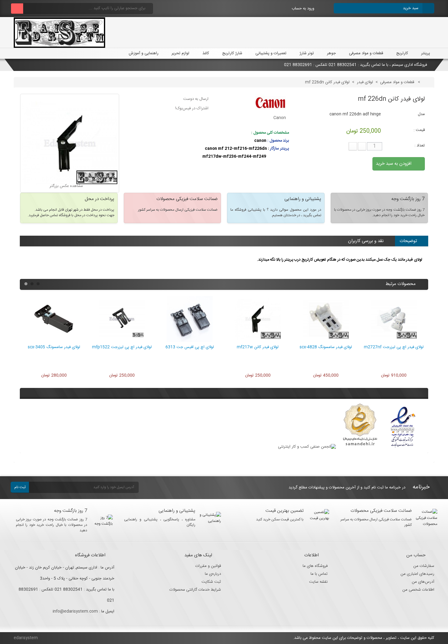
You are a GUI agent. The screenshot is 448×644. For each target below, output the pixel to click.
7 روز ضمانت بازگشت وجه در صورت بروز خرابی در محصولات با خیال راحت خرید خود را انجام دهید (51, 524)
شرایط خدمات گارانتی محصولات (195, 589)
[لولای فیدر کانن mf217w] (258, 341)
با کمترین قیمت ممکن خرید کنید (280, 519)
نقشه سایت (318, 582)
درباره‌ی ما (213, 574)
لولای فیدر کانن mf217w (258, 347)
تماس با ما (319, 574)
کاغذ (205, 53)
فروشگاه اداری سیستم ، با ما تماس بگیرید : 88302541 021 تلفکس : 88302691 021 (356, 65)
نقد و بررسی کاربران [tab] (366, 241)
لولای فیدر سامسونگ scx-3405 (54, 347)
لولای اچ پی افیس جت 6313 (189, 347)
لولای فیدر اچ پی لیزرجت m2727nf (394, 347)
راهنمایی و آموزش (142, 53)
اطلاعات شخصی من (418, 589)
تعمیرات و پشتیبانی (270, 53)
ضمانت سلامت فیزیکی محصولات (381, 511)
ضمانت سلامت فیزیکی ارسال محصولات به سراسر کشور (376, 522)
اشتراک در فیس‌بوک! (191, 108)
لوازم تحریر (180, 53)
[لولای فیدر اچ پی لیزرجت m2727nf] (394, 341)
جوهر (331, 53)
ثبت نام (20, 487)
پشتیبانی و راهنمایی (176, 511)
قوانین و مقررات (208, 566)
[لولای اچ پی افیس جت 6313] (190, 341)
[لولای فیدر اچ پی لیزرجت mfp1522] (122, 341)
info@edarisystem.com (75, 611)
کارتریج (402, 53)
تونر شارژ (307, 53)
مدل (421, 114)
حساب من (415, 555)
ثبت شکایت (211, 582)
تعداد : (419, 145)
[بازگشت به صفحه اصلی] (427, 82)
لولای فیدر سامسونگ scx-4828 (326, 347)
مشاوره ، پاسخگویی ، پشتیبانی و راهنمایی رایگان (160, 522)
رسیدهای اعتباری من (417, 574)
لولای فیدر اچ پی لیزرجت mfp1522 (122, 347)
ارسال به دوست (195, 99)
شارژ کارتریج (232, 53)
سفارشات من (423, 566)
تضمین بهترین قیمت (284, 511)
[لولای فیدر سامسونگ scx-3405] (54, 341)
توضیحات (408, 241)
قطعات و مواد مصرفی (366, 53)
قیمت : (419, 130)
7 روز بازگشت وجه (70, 511)
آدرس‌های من (423, 582)
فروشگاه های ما (315, 566)
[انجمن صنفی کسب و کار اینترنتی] (307, 446)
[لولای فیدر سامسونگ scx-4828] (326, 341)
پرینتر (425, 53)
